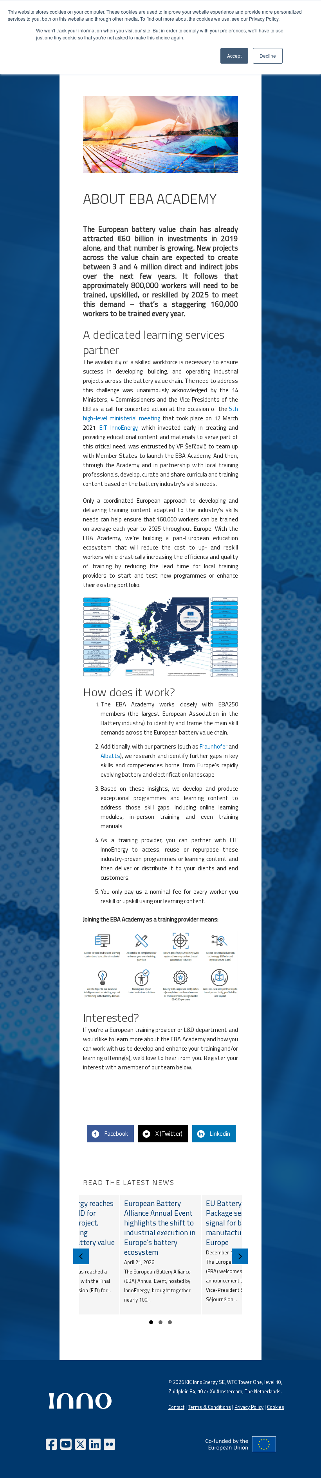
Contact (176, 1407)
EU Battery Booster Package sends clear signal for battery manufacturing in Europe (237, 1222)
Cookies (275, 1407)
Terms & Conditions (209, 1407)
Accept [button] (234, 55)
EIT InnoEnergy (118, 427)
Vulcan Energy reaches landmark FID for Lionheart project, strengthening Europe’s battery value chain (79, 1227)
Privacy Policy (248, 1407)
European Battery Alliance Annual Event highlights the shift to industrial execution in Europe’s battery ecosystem (159, 1227)
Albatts (110, 755)
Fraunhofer (213, 746)
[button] (151, 1322)
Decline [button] (268, 55)
